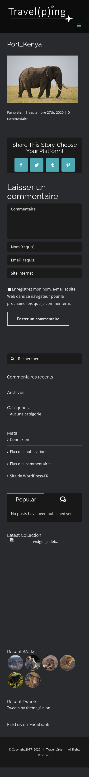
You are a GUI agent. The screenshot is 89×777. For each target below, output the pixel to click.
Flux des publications (28, 451)
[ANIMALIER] (32, 680)
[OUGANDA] (15, 680)
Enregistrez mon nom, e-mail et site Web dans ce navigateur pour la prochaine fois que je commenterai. (41, 296)
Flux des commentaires (31, 463)
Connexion (19, 439)
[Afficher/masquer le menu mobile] (79, 25)
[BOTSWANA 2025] (32, 662)
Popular (26, 499)
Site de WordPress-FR (29, 476)
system (18, 112)
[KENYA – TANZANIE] (67, 662)
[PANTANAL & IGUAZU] (50, 662)
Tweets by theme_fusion (28, 708)
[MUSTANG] (15, 662)
